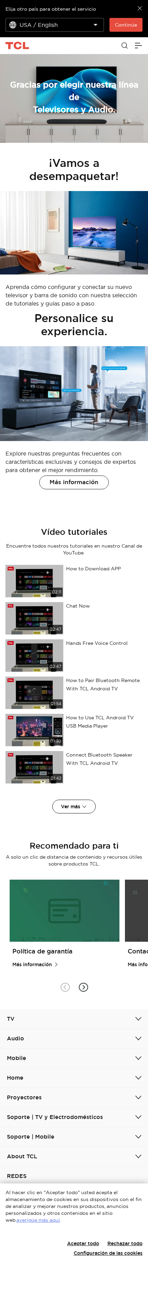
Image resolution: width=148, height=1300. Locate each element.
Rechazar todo (124, 1243)
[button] (83, 987)
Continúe (126, 25)
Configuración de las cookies (108, 1253)
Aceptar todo (83, 1243)
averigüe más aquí (38, 1220)
